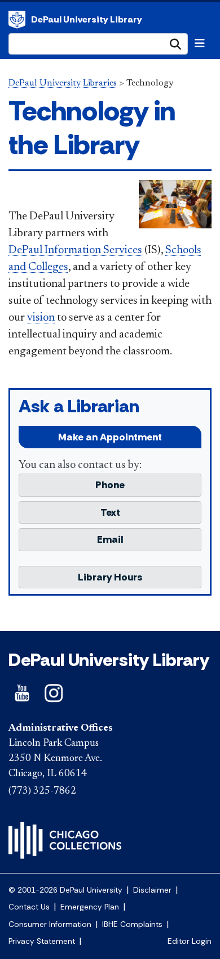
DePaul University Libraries (62, 83)
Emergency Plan (89, 907)
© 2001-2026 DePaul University (65, 890)
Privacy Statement (41, 941)
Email (110, 539)
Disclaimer (152, 890)
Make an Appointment (110, 437)
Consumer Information (49, 924)
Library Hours (110, 577)
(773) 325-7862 (42, 791)
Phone (110, 485)
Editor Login (190, 941)
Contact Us (29, 907)
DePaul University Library (86, 19)
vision (41, 317)
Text (110, 512)
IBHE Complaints (132, 924)
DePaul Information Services (75, 250)
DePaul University (16, 20)
